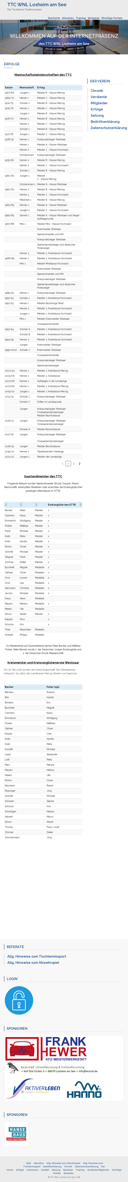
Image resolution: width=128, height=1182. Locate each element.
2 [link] (74, 463)
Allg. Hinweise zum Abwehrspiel (33, 963)
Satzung (97, 115)
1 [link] (68, 463)
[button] (6, 505)
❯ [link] (80, 463)
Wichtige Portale (111, 18)
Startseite (54, 18)
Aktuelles (68, 18)
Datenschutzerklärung (109, 128)
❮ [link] (63, 463)
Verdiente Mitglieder (99, 100)
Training (81, 18)
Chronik (97, 91)
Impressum (32, 1170)
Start (28, 1163)
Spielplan (94, 18)
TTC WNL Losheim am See (36, 4)
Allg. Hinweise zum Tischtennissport (36, 956)
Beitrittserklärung (105, 122)
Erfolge (97, 109)
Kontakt (45, 1170)
